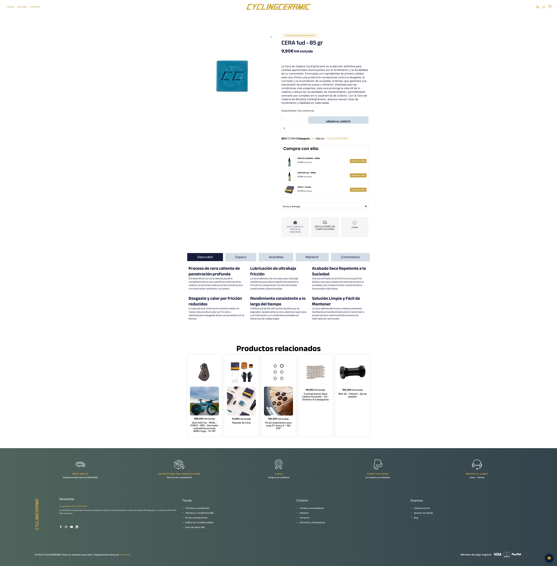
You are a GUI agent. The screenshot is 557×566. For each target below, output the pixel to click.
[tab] (205, 257)
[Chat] (549, 558)
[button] (538, 7)
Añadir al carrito (338, 121)
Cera (313, 138)
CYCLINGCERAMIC (337, 138)
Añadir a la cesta (358, 161)
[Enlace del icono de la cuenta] (543, 7)
